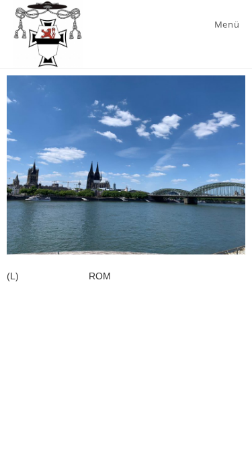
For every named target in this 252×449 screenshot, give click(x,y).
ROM (100, 276)
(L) (13, 276)
